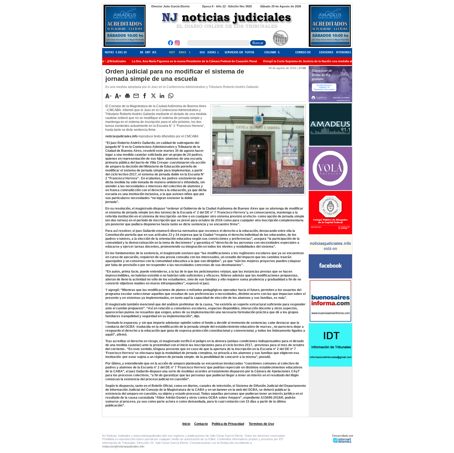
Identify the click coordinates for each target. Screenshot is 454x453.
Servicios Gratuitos (239, 52)
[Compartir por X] (155, 95)
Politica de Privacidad (228, 424)
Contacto (201, 424)
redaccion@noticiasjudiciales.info (123, 446)
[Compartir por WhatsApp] (172, 95)
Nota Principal (179, 52)
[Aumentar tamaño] (119, 95)
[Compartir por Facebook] (146, 95)
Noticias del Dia (116, 52)
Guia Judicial (209, 52)
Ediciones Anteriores (335, 52)
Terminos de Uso (261, 424)
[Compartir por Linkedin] (163, 95)
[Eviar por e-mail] (137, 95)
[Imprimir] (129, 95)
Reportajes (148, 52)
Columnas (272, 52)
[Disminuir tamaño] (109, 95)
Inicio (186, 424)
